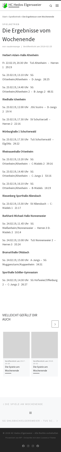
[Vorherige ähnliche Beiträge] (47, 323)
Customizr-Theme (48, 438)
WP (20, 438)
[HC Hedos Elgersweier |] (4, 5)
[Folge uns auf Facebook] (23, 446)
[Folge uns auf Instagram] (28, 446)
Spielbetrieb (15, 16)
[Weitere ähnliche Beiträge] (55, 323)
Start (4, 16)
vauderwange (13, 46)
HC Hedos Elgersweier (21, 433)
